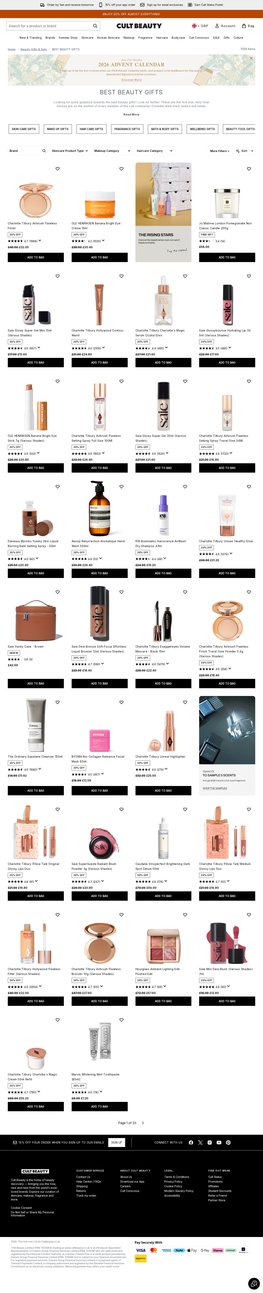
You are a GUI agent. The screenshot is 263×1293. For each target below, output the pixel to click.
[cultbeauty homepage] (139, 26)
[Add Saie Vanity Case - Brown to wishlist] (57, 592)
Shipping (82, 1186)
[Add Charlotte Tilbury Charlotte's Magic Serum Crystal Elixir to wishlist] (185, 276)
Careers (125, 1186)
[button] (163, 212)
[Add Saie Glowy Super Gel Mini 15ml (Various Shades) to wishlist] (57, 276)
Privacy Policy (173, 1181)
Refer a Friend (217, 1195)
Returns (81, 1190)
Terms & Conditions (176, 1176)
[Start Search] (95, 26)
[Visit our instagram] (209, 1142)
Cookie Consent (21, 1207)
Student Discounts (219, 1190)
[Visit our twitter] (200, 1142)
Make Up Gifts (58, 129)
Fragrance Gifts (127, 129)
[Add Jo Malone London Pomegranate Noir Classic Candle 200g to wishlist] (249, 168)
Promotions (215, 1181)
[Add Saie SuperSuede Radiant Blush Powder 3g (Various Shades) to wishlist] (121, 809)
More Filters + (219, 151)
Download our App (132, 1181)
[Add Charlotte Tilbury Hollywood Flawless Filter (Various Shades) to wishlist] (57, 914)
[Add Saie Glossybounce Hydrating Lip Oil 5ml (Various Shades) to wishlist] (249, 276)
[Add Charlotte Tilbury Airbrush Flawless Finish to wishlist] (57, 168)
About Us (126, 1176)
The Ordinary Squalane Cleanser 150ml (35, 756)
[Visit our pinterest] (228, 1142)
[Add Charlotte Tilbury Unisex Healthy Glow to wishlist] (249, 486)
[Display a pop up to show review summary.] (40, 241)
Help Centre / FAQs (88, 1181)
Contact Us (83, 1176)
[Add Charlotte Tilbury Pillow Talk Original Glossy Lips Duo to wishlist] (57, 809)
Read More (131, 114)
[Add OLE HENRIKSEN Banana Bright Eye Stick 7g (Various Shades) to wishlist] (57, 381)
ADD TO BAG (35, 257)
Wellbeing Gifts (202, 129)
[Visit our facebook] (191, 1142)
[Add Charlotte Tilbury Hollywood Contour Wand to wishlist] (121, 276)
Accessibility (172, 1195)
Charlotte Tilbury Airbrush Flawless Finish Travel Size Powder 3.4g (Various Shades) (223, 651)
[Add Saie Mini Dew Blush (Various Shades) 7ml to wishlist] (249, 914)
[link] (225, 26)
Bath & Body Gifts (165, 129)
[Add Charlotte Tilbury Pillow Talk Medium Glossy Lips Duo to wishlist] (249, 809)
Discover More (131, 80)
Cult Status (215, 1176)
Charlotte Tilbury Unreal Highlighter (160, 756)
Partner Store (216, 1200)
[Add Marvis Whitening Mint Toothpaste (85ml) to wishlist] (121, 1020)
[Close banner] (251, 58)
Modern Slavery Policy (179, 1190)
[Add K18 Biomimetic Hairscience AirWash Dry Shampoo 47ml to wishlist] (185, 486)
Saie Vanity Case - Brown (26, 646)
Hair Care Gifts (91, 129)
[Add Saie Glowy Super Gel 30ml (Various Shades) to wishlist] (185, 381)
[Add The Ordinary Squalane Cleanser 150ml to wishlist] (57, 702)
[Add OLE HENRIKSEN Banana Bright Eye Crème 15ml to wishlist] (121, 168)
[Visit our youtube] (219, 1142)
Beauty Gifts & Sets (34, 49)
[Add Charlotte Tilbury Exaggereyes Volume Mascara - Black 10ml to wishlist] (185, 592)
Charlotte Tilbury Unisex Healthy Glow (226, 541)
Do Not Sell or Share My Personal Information (32, 1214)
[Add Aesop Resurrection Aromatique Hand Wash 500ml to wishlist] (121, 486)
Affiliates (213, 1186)
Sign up (116, 1142)
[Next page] (143, 1123)
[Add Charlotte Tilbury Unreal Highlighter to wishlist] (185, 702)
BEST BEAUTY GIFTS (131, 92)
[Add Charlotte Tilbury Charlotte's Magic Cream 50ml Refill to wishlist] (57, 1020)
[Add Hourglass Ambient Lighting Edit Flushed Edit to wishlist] (185, 914)
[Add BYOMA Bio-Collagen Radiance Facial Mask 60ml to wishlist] (121, 702)
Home (12, 49)
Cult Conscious (129, 1190)
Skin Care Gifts (24, 129)
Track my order (86, 1195)
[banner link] (227, 745)
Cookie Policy (173, 1186)
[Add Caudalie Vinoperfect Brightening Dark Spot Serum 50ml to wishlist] (185, 809)
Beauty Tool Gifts (240, 129)
